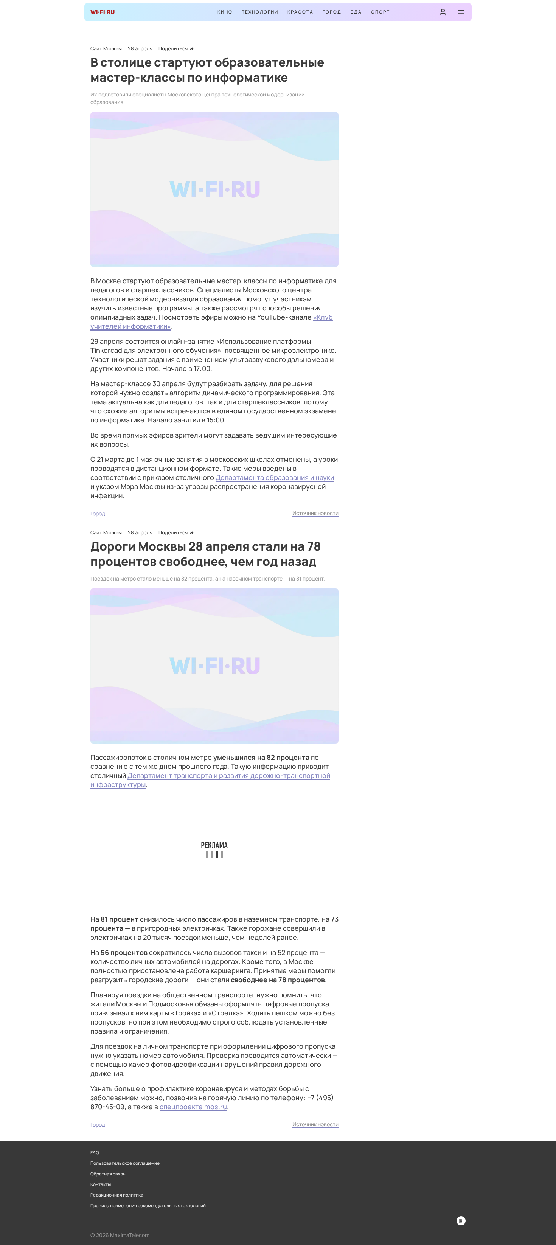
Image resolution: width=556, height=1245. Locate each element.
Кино (225, 12)
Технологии (260, 12)
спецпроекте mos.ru (193, 1106)
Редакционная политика (116, 1195)
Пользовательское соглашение (125, 1163)
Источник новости (315, 513)
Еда (356, 12)
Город (332, 12)
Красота (300, 12)
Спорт (380, 12)
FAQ (94, 1153)
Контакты (100, 1184)
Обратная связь (108, 1174)
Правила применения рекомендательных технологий (148, 1206)
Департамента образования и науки (275, 477)
